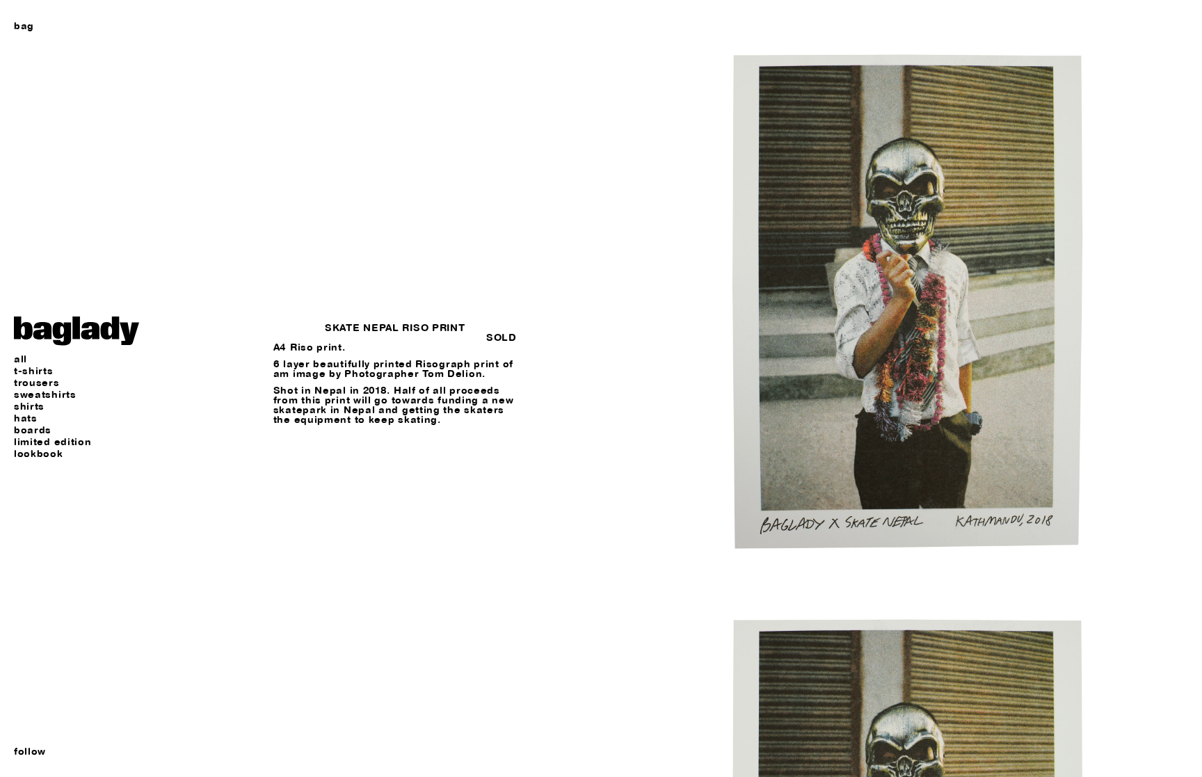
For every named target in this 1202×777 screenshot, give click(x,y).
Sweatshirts (45, 395)
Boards (32, 430)
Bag (24, 25)
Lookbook (38, 454)
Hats (26, 418)
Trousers (37, 383)
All (20, 359)
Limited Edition (53, 442)
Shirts (29, 406)
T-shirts (34, 371)
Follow (30, 751)
